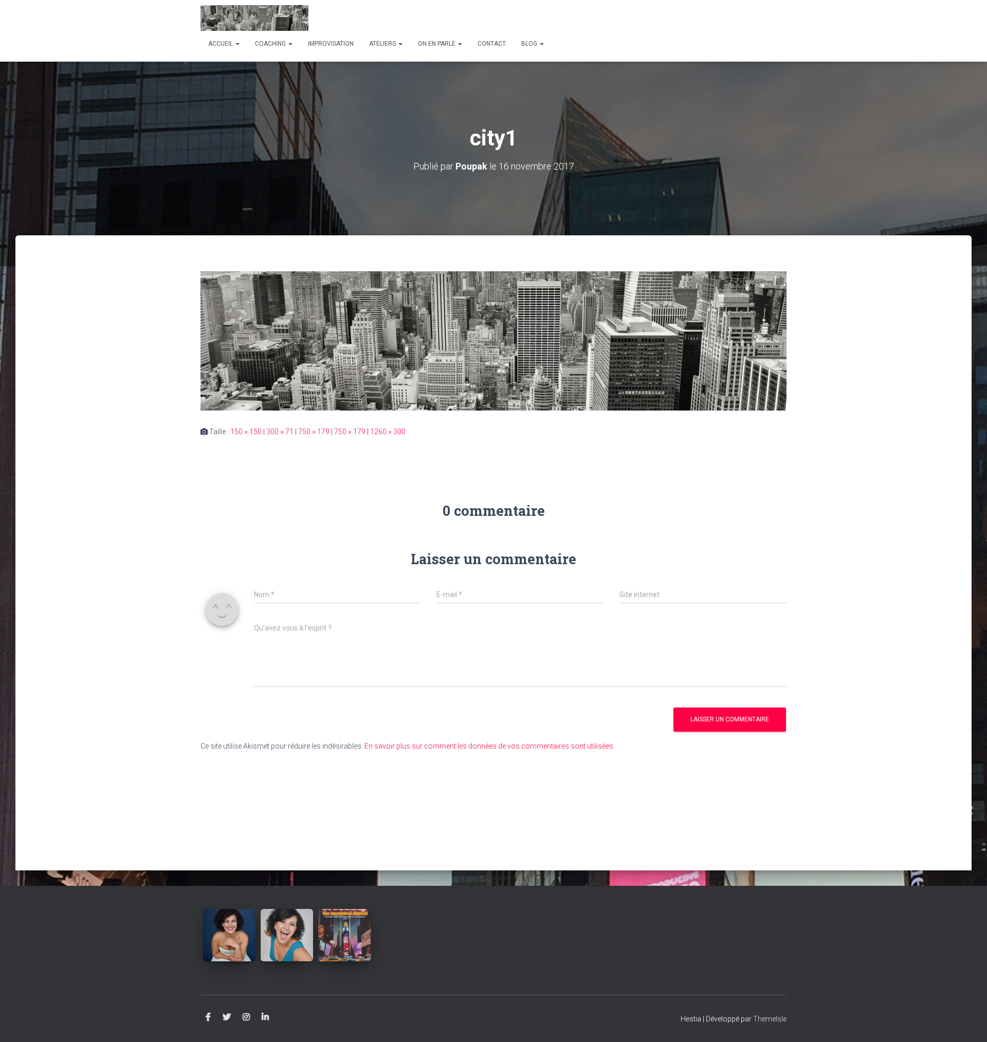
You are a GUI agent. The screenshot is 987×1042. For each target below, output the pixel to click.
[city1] (493, 340)
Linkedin (265, 1017)
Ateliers (383, 43)
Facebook (208, 1017)
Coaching (271, 43)
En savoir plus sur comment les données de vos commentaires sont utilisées (488, 746)
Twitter (226, 1017)
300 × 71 (280, 431)
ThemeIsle (770, 1019)
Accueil (221, 43)
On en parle (437, 43)
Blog (530, 43)
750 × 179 (314, 431)
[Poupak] (254, 18)
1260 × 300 (388, 431)
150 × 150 (246, 431)
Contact (492, 43)
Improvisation (331, 43)
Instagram (246, 1017)
